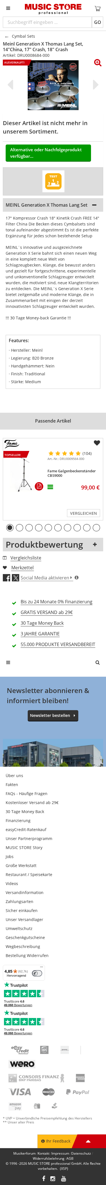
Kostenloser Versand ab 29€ (32, 802)
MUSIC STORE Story (24, 847)
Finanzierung (18, 820)
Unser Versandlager (24, 919)
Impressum (60, 1153)
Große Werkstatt (21, 865)
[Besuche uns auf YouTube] (64, 1179)
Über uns (14, 775)
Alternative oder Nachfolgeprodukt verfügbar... (46, 153)
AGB (69, 1158)
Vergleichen (83, 513)
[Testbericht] (53, 181)
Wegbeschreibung (23, 946)
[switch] (37, 973)
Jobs (10, 856)
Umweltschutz (19, 928)
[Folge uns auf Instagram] (53, 1179)
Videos (12, 883)
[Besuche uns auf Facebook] (43, 1179)
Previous (11, 84)
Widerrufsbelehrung (48, 1158)
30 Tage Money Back (25, 811)
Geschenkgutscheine (25, 937)
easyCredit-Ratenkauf (26, 829)
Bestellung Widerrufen (27, 955)
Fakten (12, 784)
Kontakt (43, 1153)
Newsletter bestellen (50, 715)
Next (95, 84)
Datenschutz (81, 1153)
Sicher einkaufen (22, 910)
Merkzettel (22, 568)
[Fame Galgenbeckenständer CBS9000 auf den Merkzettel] (97, 443)
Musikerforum (24, 1153)
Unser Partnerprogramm (29, 838)
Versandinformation (25, 892)
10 (96, 527)
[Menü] (41, 968)
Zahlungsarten (19, 901)
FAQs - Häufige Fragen (26, 793)
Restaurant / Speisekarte (29, 874)
